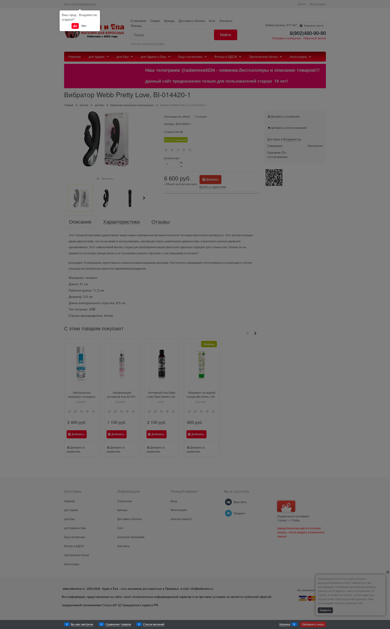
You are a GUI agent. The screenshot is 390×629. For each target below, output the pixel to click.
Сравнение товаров (118, 624)
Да (75, 26)
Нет (83, 26)
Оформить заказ (313, 624)
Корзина (284, 624)
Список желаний (153, 624)
